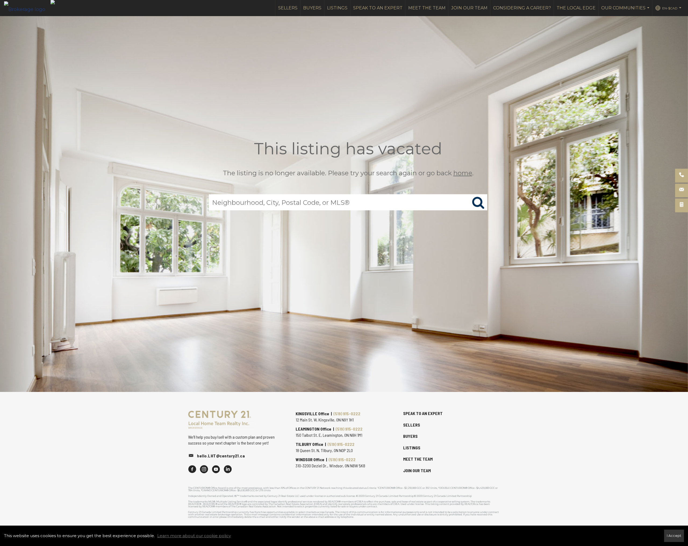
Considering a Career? (522, 7)
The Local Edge (576, 7)
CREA (360, 501)
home (462, 173)
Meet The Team (427, 7)
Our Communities (626, 10)
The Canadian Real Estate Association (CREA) (295, 504)
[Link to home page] (27, 8)
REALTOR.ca (471, 504)
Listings (337, 7)
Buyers (312, 7)
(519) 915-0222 (347, 413)
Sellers (288, 7)
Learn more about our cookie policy (194, 535)
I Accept (674, 536)
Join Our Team (469, 7)
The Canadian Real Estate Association (253, 506)
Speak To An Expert (378, 7)
